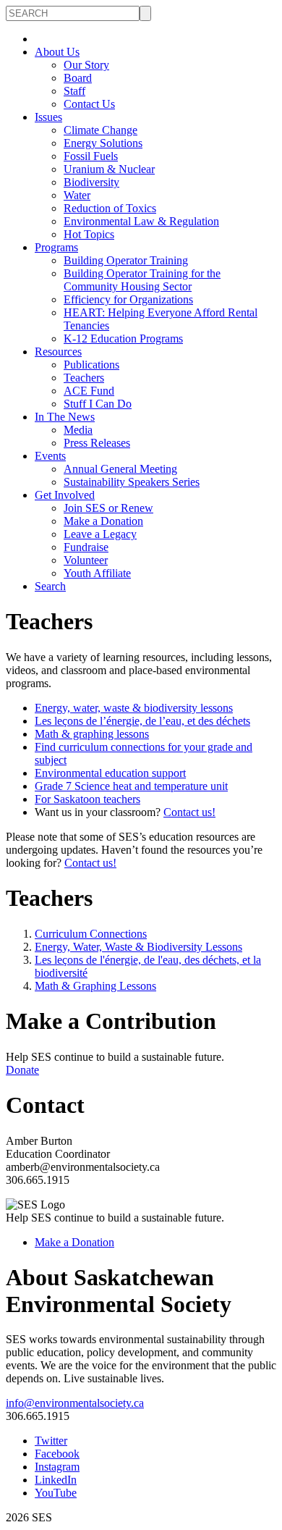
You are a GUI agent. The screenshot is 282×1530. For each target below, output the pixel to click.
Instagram (57, 1466)
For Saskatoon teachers (87, 799)
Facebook (57, 1453)
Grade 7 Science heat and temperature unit (131, 786)
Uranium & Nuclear (109, 169)
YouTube (56, 1493)
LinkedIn (56, 1480)
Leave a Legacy (100, 534)
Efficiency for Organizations (128, 299)
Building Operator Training (126, 260)
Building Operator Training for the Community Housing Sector (142, 280)
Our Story (86, 65)
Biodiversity (91, 182)
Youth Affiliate (97, 573)
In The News (65, 417)
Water (77, 195)
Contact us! (189, 812)
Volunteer (86, 560)
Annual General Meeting (120, 469)
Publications (91, 364)
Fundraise (86, 547)
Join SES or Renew (108, 508)
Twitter (51, 1440)
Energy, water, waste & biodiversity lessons (134, 708)
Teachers (84, 377)
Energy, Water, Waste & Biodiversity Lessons (138, 947)
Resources (58, 351)
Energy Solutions (103, 143)
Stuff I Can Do (98, 404)
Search (50, 586)
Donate (22, 1070)
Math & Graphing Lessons (95, 986)
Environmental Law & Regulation (141, 221)
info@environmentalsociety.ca (75, 1403)
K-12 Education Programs (123, 338)
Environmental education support (110, 773)
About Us (57, 52)
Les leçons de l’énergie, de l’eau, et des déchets (142, 721)
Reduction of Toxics (110, 208)
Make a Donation (103, 521)
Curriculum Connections (91, 934)
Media (78, 430)
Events (50, 456)
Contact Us (89, 104)
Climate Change (100, 130)
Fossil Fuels (91, 156)
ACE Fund (89, 390)
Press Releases (97, 443)
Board (78, 78)
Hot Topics (89, 234)
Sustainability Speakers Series (132, 482)
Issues (48, 117)
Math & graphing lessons (92, 734)
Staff (74, 91)
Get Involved (65, 495)
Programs (56, 247)
